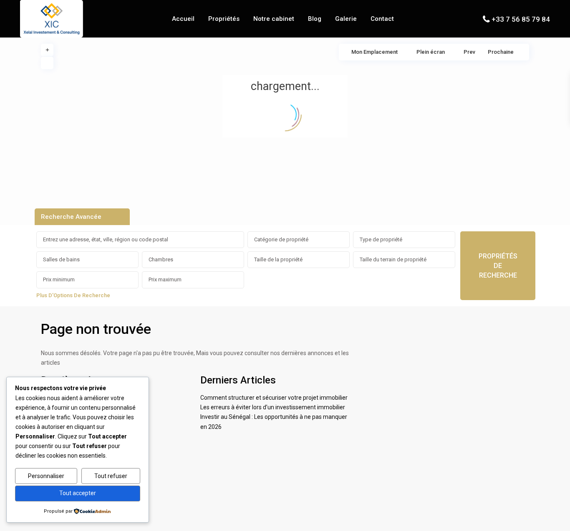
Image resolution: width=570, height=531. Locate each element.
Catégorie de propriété (281, 239)
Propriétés (224, 19)
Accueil (183, 19)
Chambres (161, 259)
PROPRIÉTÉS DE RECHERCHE (498, 265)
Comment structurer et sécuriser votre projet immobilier (274, 397)
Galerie (346, 19)
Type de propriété (381, 239)
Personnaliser (46, 476)
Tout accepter (77, 493)
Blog (314, 19)
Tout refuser (110, 476)
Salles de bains (61, 259)
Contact (382, 19)
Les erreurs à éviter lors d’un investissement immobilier (272, 407)
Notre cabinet (273, 19)
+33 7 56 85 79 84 (521, 19)
